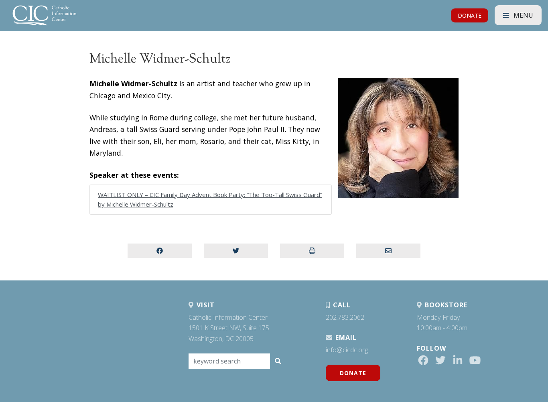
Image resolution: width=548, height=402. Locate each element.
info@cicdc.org (347, 349)
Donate (353, 373)
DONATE (469, 15)
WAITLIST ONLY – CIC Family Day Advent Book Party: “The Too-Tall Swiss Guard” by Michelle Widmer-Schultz (210, 200)
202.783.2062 (345, 317)
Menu (522, 15)
